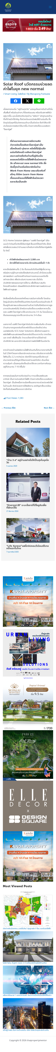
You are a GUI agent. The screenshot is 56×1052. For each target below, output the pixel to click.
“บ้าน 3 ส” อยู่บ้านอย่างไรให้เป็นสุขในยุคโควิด (27, 461)
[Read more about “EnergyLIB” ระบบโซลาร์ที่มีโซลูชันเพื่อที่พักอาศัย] (28, 487)
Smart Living (11, 94)
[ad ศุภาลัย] (28, 704)
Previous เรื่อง (8, 408)
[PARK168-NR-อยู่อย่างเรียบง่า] (28, 755)
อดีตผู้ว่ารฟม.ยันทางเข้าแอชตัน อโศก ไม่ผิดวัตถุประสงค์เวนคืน (26, 1030)
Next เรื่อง (49, 408)
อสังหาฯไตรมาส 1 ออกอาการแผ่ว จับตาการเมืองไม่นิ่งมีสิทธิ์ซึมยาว (27, 995)
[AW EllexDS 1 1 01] (28, 805)
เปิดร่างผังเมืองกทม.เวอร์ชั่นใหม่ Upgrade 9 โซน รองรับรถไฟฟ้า (27, 928)
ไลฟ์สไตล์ (21, 94)
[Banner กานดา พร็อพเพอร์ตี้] (28, 601)
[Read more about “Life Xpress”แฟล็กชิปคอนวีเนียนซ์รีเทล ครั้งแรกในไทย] (28, 530)
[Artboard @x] (28, 654)
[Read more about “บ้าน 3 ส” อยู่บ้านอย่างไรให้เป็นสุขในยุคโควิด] (28, 441)
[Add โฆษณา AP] (28, 24)
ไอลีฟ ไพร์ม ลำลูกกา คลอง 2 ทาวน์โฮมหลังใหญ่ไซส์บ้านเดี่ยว (25, 963)
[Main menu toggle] (50, 7)
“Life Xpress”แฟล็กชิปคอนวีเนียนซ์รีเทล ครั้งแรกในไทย (27, 547)
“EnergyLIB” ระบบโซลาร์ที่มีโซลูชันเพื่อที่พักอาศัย (26, 506)
